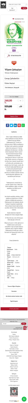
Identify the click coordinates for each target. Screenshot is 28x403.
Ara (26, 4)
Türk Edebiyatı (9, 87)
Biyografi (16, 87)
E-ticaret (11, 401)
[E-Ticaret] (16, 401)
